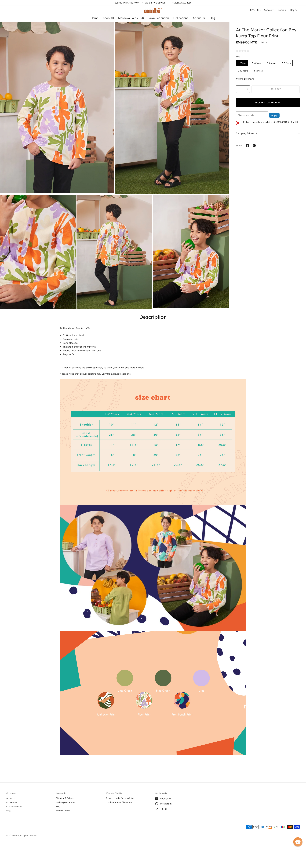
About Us (199, 18)
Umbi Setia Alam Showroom (119, 802)
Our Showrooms (14, 806)
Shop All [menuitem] (125, 27)
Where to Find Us (114, 793)
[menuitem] (95, 18)
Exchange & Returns (65, 802)
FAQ (58, 806)
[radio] (242, 63)
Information (61, 793)
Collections (180, 18)
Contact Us (11, 802)
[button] (297, 841)
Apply (274, 115)
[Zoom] (57, 107)
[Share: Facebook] (247, 145)
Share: (239, 145)
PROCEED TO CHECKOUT (268, 102)
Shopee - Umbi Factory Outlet (120, 798)
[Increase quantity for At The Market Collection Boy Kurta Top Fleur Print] (247, 89)
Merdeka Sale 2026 (131, 18)
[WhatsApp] (254, 145)
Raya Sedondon (159, 18)
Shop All (108, 18)
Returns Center (63, 810)
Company (11, 793)
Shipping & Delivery (65, 798)
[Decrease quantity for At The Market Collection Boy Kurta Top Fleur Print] (238, 89)
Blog (212, 18)
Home (94, 18)
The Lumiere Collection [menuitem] (190, 27)
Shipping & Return (246, 133)
